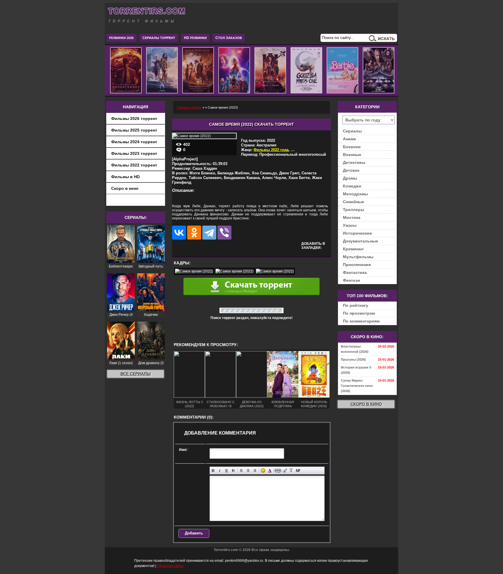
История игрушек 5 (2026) (356, 370)
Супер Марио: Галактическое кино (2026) (357, 386)
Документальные (360, 241)
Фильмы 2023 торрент (134, 153)
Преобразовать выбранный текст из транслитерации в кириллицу (291, 470)
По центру (248, 470)
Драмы (350, 178)
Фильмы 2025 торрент (134, 130)
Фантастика (355, 272)
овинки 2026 (121, 38)
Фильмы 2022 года (271, 150)
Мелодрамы (355, 194)
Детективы (354, 162)
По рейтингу (355, 305)
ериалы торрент (158, 38)
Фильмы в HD (125, 176)
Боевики (352, 146)
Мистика (351, 217)
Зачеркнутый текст (233, 470)
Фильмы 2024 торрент (134, 141)
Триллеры (353, 209)
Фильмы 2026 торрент (134, 118)
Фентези (351, 280)
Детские (351, 170)
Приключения (357, 264)
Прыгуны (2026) (353, 359)
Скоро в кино (125, 188)
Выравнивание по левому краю (241, 470)
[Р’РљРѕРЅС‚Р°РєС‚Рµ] (179, 233)
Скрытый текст (277, 470)
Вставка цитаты (284, 470)
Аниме (349, 139)
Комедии (352, 186)
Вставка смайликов (263, 470)
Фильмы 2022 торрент (134, 165)
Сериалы (352, 131)
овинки (195, 38)
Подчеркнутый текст (226, 470)
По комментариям (361, 321)
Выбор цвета (269, 470)
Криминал (353, 249)
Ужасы (350, 225)
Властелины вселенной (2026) (355, 349)
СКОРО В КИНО (366, 404)
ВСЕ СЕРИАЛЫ (136, 373)
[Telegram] (209, 233)
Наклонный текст (220, 470)
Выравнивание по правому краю (255, 470)
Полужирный (213, 470)
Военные (352, 154)
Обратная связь (170, 566)
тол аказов (228, 38)
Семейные (353, 201)
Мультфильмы (358, 256)
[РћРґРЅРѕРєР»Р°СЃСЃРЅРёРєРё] (194, 233)
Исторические (357, 233)
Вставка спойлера (298, 470)
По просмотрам (359, 313)
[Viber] (224, 233)
